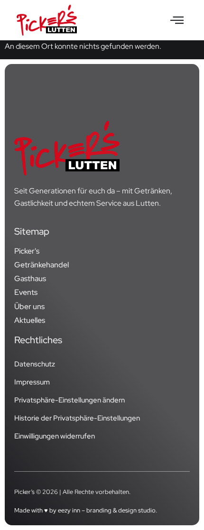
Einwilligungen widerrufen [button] (54, 436)
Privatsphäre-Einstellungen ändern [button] (69, 400)
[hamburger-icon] (176, 20)
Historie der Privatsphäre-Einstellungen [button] (77, 418)
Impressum (32, 382)
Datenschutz (34, 364)
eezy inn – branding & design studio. (107, 510)
